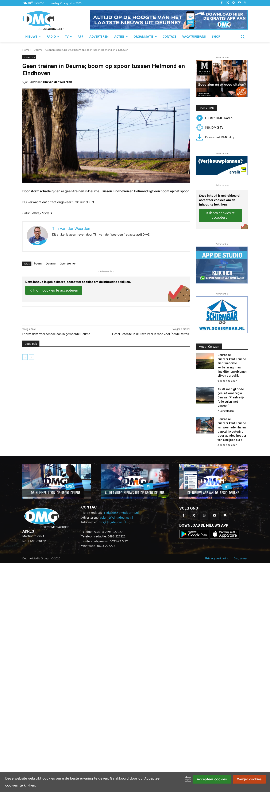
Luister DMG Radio (218, 118)
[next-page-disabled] (31, 357)
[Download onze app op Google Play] (194, 537)
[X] (61, 315)
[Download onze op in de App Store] (224, 537)
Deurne (50, 263)
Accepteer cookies (212, 779)
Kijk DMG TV (214, 127)
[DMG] (56, 20)
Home (26, 50)
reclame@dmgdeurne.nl (116, 517)
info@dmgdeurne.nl (112, 522)
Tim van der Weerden (57, 82)
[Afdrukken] (80, 315)
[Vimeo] (245, 2)
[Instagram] (233, 2)
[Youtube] (239, 2)
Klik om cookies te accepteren (54, 290)
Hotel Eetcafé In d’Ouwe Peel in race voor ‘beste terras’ (151, 334)
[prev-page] (25, 357)
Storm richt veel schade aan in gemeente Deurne (56, 334)
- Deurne (37, 50)
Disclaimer (241, 558)
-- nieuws (29, 57)
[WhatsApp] (71, 315)
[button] (168, 19)
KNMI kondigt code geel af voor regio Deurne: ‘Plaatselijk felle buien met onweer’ (230, 397)
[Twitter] (227, 2)
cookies (48, 778)
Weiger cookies (249, 779)
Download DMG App (220, 137)
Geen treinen (68, 263)
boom (38, 263)
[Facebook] (221, 2)
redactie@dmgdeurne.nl (121, 513)
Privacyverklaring (217, 558)
